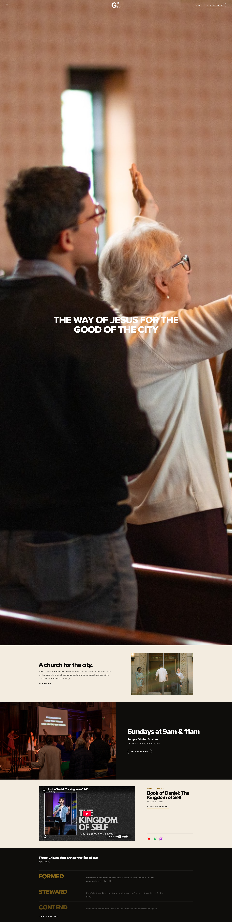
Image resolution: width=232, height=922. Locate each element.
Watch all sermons (158, 807)
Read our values (48, 916)
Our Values (45, 684)
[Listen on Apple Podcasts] (161, 839)
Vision (17, 5)
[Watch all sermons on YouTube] (149, 839)
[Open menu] (7, 5)
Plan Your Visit (139, 751)
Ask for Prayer (215, 5)
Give (198, 5)
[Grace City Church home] (116, 5)
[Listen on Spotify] (155, 839)
